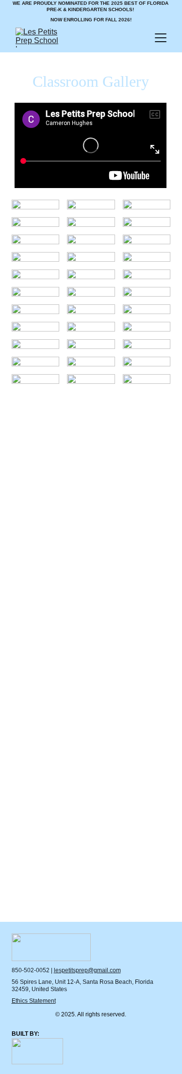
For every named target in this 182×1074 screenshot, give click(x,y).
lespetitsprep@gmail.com (87, 970)
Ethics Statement (34, 1000)
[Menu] (160, 37)
